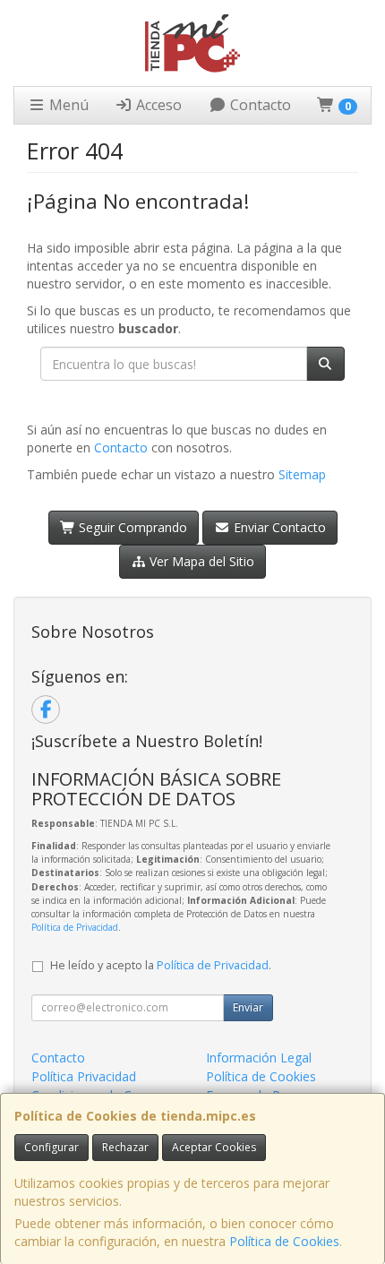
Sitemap (302, 474)
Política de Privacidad (74, 927)
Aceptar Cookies (214, 1147)
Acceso (157, 105)
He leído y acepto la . (160, 965)
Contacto (259, 105)
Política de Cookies (284, 1241)
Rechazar (125, 1147)
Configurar (51, 1147)
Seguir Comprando (131, 527)
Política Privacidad (83, 1076)
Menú (67, 105)
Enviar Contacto (278, 527)
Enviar (248, 1007)
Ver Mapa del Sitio (200, 561)
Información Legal (259, 1057)
